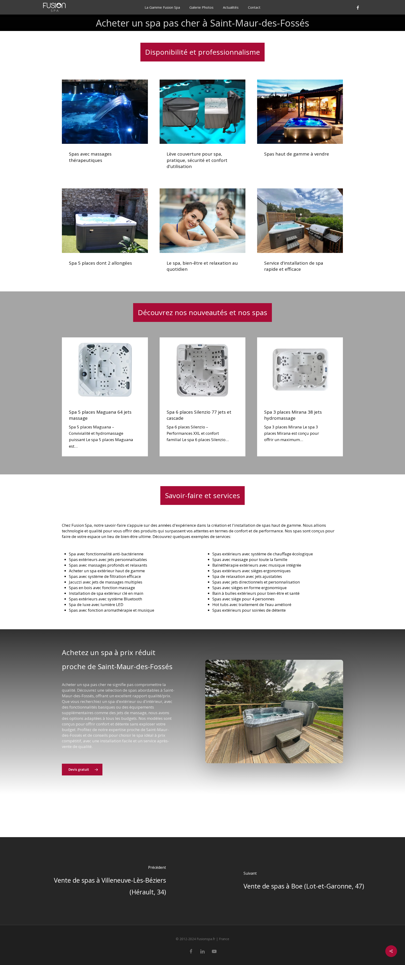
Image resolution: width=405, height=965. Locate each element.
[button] (82, 769)
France (224, 939)
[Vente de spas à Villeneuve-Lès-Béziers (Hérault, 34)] (101, 881)
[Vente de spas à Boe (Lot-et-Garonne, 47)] (303, 881)
